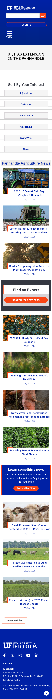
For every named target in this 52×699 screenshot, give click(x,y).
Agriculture (26, 93)
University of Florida (19, 685)
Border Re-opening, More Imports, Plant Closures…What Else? (29, 267)
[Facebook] (4, 655)
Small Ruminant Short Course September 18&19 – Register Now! (29, 527)
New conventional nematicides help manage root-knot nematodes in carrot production (29, 414)
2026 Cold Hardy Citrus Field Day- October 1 (29, 339)
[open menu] (9, 32)
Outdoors (26, 104)
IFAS (32, 685)
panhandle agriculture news (26, 163)
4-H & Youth (26, 115)
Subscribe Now (26, 488)
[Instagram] (20, 655)
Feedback (8, 668)
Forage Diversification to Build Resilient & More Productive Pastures (29, 564)
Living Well (26, 137)
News (26, 149)
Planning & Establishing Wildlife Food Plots (29, 377)
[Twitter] (12, 655)
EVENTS (26, 24)
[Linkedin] (37, 655)
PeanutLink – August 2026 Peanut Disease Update (29, 601)
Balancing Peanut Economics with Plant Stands (29, 452)
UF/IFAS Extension (13, 672)
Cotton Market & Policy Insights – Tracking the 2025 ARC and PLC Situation (29, 230)
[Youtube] (28, 655)
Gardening (26, 126)
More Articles (14, 620)
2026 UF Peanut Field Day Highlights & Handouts (29, 193)
